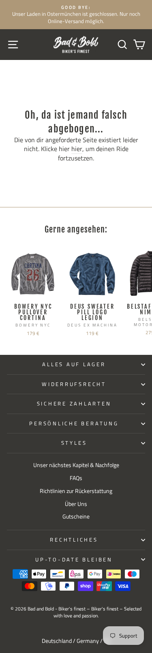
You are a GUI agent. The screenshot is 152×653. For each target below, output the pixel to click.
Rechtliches (74, 540)
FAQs (76, 478)
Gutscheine (76, 516)
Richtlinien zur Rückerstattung (76, 491)
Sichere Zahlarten (74, 404)
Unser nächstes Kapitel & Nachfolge (76, 465)
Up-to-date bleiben (74, 559)
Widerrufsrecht (74, 384)
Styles (74, 443)
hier (76, 149)
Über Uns (76, 503)
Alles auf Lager (73, 364)
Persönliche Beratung (73, 423)
